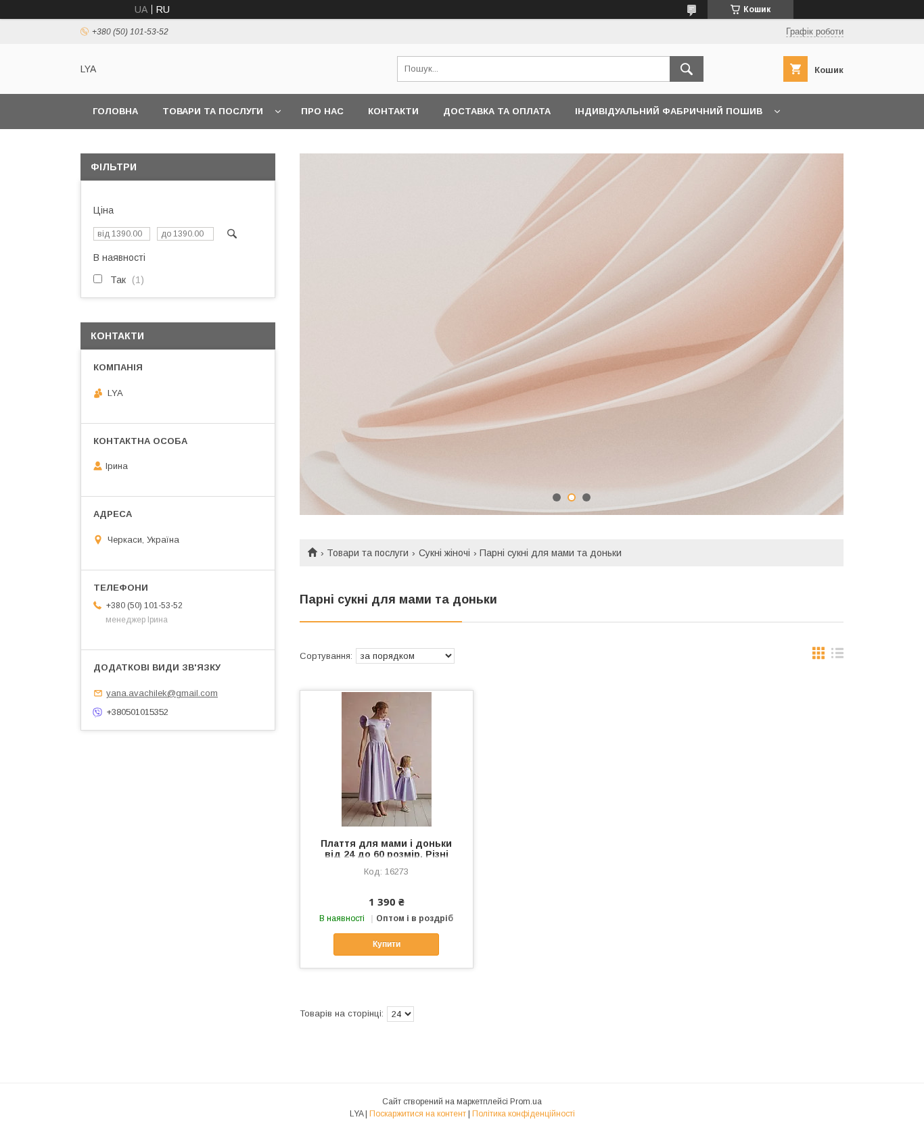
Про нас (322, 111)
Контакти (393, 111)
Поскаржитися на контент (417, 1113)
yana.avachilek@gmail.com (162, 693)
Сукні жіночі (444, 552)
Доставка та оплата (497, 111)
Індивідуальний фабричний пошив (668, 111)
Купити (386, 944)
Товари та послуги (212, 111)
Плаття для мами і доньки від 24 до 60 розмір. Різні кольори (386, 854)
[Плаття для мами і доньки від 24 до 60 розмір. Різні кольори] (386, 758)
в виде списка (837, 656)
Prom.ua (526, 1101)
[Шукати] (686, 69)
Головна (115, 111)
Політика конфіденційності (523, 1113)
